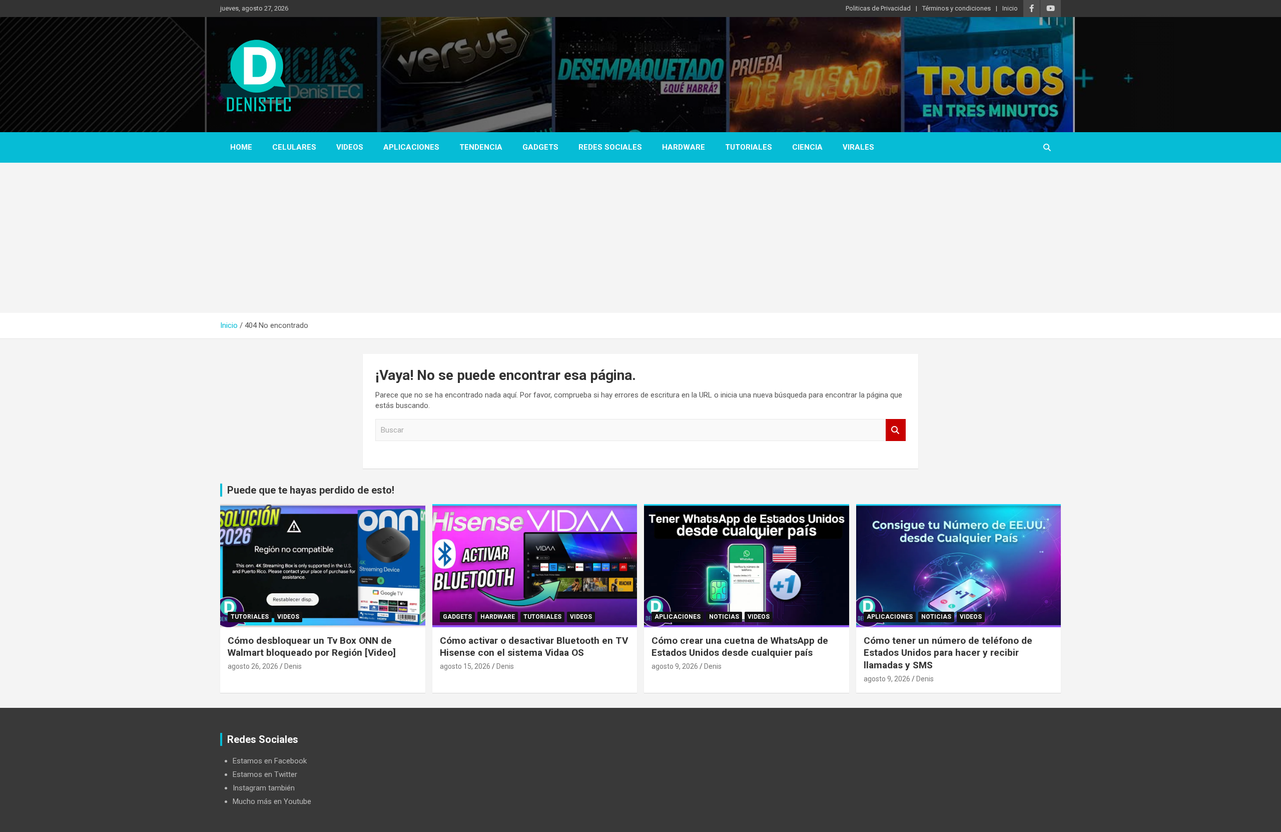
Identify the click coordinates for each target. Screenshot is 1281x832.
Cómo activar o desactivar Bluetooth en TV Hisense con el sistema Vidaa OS (534, 647)
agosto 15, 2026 (465, 666)
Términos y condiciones (956, 8)
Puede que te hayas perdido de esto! (310, 490)
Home (241, 147)
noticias (724, 616)
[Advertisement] (640, 238)
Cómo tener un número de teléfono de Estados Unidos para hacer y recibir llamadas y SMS (948, 653)
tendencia (480, 147)
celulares (294, 147)
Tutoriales (748, 147)
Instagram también (264, 787)
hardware (683, 147)
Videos (349, 147)
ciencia (807, 147)
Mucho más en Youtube (272, 801)
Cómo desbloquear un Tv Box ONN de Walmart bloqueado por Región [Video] (312, 647)
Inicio (1010, 8)
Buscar (896, 430)
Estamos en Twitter (265, 774)
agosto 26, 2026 (253, 666)
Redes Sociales (610, 147)
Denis (293, 666)
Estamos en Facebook (270, 760)
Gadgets (540, 147)
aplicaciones (411, 147)
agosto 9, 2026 (675, 666)
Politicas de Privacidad (878, 8)
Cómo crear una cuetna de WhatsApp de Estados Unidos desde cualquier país (740, 647)
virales (858, 147)
